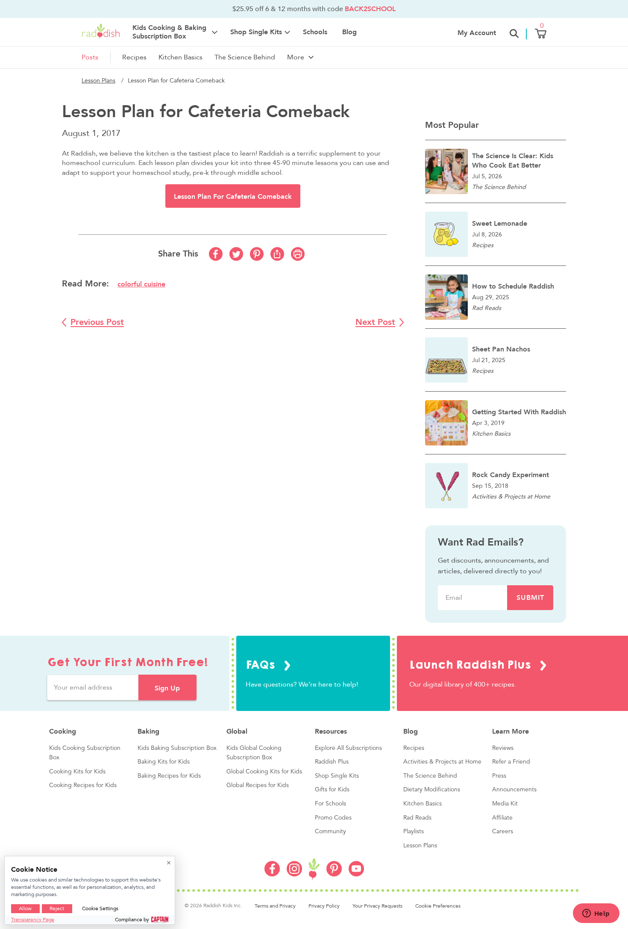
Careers (502, 832)
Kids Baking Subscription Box (177, 748)
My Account (477, 33)
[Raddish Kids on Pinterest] (334, 874)
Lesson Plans (98, 81)
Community (330, 832)
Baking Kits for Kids (164, 762)
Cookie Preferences (438, 905)
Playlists (413, 832)
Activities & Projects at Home (442, 762)
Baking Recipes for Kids (169, 776)
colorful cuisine (141, 284)
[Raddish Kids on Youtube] (356, 874)
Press (499, 776)
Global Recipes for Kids (257, 785)
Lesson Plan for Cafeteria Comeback (233, 196)
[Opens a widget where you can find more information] (595, 914)
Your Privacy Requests (377, 905)
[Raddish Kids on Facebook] (272, 874)
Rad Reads (417, 818)
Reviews (503, 748)
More (295, 57)
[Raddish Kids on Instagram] (294, 874)
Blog (349, 32)
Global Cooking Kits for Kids (264, 772)
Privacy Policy (324, 905)
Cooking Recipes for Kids (83, 785)
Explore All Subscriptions (348, 748)
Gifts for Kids (332, 790)
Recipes (134, 57)
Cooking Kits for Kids (77, 772)
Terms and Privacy (275, 905)
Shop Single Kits (337, 776)
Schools (315, 32)
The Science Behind (244, 57)
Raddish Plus (332, 762)
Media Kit (505, 804)
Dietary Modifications (431, 790)
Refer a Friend (511, 762)
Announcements (514, 790)
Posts (90, 57)
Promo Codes (333, 818)
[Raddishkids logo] (314, 869)
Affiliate (502, 818)
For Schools (330, 804)
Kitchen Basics (180, 57)
